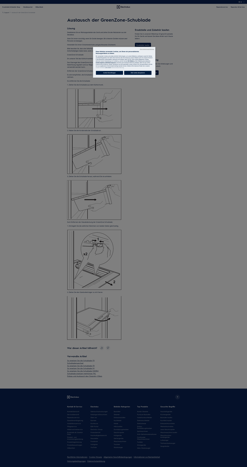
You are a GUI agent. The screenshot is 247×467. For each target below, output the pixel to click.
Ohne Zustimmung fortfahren (147, 49)
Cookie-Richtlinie (100, 67)
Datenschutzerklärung (118, 67)
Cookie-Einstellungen (109, 73)
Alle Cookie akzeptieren (138, 73)
